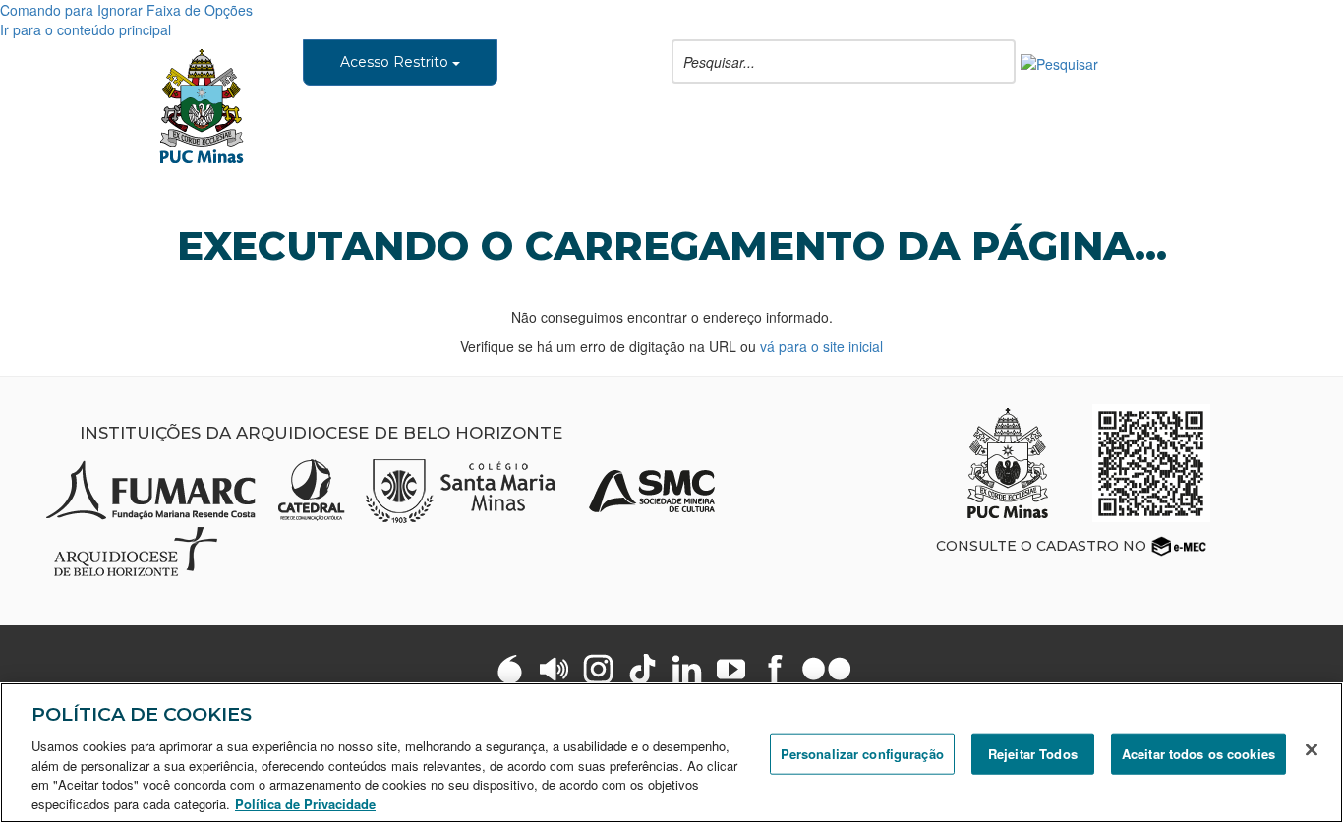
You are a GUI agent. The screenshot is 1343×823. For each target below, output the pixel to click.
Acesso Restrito (396, 62)
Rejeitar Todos (1033, 753)
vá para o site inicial (821, 346)
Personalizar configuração (862, 753)
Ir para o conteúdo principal (85, 29)
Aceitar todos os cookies (1198, 753)
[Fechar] (1311, 750)
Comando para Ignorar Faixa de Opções (126, 10)
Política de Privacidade (305, 803)
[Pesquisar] (1059, 62)
